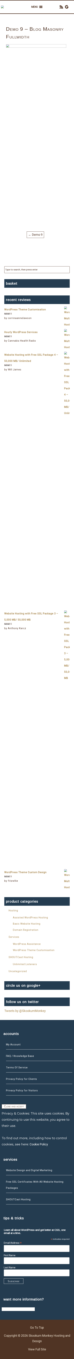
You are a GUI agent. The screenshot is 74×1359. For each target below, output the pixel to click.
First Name (9, 1255)
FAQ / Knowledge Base (20, 1056)
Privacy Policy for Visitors (22, 1090)
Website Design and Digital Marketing (29, 1170)
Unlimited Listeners (25, 964)
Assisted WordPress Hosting (30, 917)
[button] (34, 7)
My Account (13, 1044)
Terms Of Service (17, 1067)
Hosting (13, 910)
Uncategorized (18, 971)
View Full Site (37, 1349)
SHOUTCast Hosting (21, 957)
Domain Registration (25, 930)
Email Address (13, 1243)
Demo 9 (35, 234)
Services (14, 937)
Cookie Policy (39, 1144)
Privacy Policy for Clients (21, 1079)
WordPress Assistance (27, 944)
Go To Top (37, 1327)
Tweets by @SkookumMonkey (25, 1011)
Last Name (9, 1267)
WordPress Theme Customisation (34, 950)
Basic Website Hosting (26, 923)
